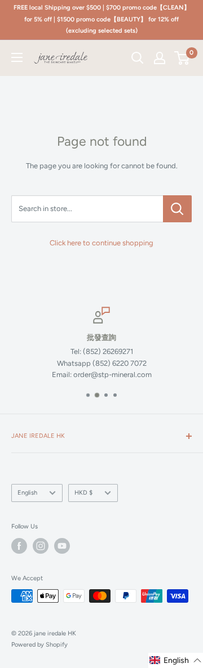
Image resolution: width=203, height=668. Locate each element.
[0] (182, 58)
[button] (175, 660)
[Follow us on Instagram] (40, 546)
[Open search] (137, 58)
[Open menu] (17, 57)
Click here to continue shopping (101, 243)
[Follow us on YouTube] (62, 546)
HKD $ (83, 492)
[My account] (159, 58)
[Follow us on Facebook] (19, 546)
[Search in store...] (177, 208)
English (27, 492)
